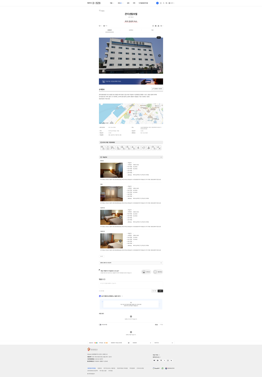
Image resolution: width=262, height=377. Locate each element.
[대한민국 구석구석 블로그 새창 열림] (154, 360)
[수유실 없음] (148, 147)
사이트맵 (110, 370)
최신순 (156, 324)
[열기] (161, 262)
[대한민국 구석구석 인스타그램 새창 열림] (167, 360)
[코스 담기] (157, 26)
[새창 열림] (155, 26)
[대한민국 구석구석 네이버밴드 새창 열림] (171, 360)
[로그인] (163, 3)
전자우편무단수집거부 (92, 370)
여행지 (102, 11)
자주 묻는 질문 (103, 370)
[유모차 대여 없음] (159, 147)
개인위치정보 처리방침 (122, 368)
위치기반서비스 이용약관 (109, 368)
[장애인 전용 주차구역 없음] (113, 147)
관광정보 (135, 342)
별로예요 (160, 272)
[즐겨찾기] (152, 26)
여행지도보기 (158, 106)
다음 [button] (159, 55)
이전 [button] (102, 217)
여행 (111, 3)
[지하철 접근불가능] (123, 147)
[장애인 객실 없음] (153, 147)
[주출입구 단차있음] (118, 147)
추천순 (161, 324)
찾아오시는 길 (156, 357)
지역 (134, 3)
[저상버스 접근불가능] (128, 147)
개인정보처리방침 (91, 368)
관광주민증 (143, 3)
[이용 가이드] (160, 3)
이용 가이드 (155, 355)
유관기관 (157, 342)
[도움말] (99, 291)
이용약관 (100, 368)
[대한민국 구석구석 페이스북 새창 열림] (157, 360)
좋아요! (148, 272)
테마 (128, 3)
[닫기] (161, 157)
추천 (119, 3)
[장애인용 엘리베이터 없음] (107, 147)
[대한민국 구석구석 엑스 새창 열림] (164, 360)
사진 (155, 291)
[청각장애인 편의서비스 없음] (143, 147)
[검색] (157, 3)
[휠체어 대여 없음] (133, 147)
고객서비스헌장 (140, 368)
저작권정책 (132, 368)
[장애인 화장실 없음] (102, 147)
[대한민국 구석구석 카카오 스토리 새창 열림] (161, 360)
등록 (160, 291)
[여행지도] (166, 3)
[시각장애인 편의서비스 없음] (138, 147)
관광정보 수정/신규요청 (116, 342)
